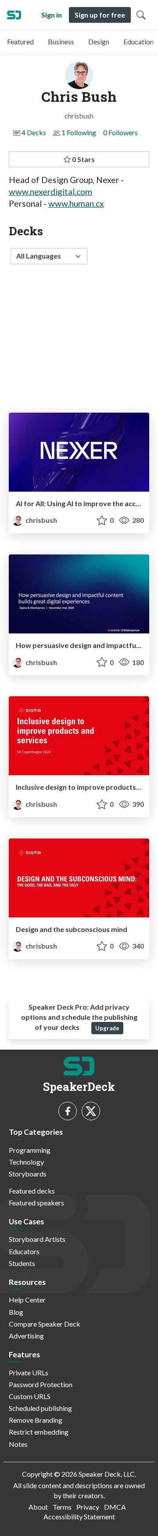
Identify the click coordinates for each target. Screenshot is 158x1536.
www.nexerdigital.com (50, 192)
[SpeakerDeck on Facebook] (67, 1111)
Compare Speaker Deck (44, 1324)
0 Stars (83, 159)
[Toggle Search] (141, 15)
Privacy (87, 1507)
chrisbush (40, 520)
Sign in (51, 15)
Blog (16, 1312)
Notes (18, 1444)
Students (22, 1263)
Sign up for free (100, 15)
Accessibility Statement (79, 1516)
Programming (29, 1150)
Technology (26, 1162)
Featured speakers (36, 1202)
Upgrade (107, 1028)
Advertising (26, 1335)
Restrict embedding (38, 1432)
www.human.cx (76, 203)
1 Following (78, 132)
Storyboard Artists (37, 1239)
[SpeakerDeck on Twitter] (91, 1111)
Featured (20, 41)
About (38, 1507)
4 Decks (34, 132)
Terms (62, 1507)
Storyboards (28, 1173)
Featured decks (32, 1191)
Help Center (27, 1299)
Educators (24, 1251)
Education (138, 41)
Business (61, 41)
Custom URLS (29, 1396)
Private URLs (28, 1372)
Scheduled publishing (40, 1408)
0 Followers (120, 132)
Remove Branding (35, 1420)
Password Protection (40, 1384)
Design (98, 41)
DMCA (115, 1507)
